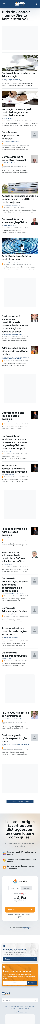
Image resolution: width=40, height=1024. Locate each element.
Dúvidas (21, 1008)
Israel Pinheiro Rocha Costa (12, 79)
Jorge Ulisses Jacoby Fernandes (13, 334)
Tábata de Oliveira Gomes (11, 357)
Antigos (27, 801)
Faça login (26, 927)
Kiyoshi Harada (8, 118)
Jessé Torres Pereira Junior (11, 637)
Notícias (13, 1006)
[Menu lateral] (4, 4)
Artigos (7, 1006)
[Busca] (36, 4)
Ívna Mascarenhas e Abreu (11, 141)
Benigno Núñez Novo (10, 225)
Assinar (11, 909)
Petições (20, 1006)
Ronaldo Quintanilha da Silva (12, 205)
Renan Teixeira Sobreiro (10, 614)
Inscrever (31, 983)
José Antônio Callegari (10, 744)
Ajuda (15, 1011)
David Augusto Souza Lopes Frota (13, 262)
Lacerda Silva (7, 451)
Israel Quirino (7, 658)
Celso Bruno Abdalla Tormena (12, 163)
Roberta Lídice (8, 564)
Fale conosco (22, 1011)
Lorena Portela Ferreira (14, 358)
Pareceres (14, 1008)
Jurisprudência (29, 1006)
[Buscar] (36, 1000)
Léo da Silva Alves (9, 422)
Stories (27, 1008)
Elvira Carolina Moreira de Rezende (14, 593)
